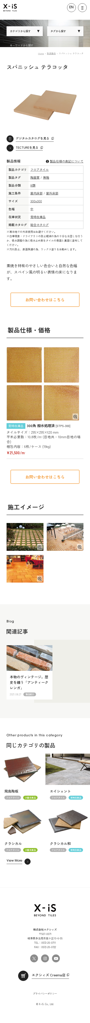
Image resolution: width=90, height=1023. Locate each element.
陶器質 (35, 177)
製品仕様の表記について (66, 161)
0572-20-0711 (48, 942)
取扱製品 (51, 53)
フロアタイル (39, 169)
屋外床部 (52, 193)
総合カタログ (39, 225)
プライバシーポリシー (45, 993)
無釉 (46, 177)
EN (71, 7)
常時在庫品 (38, 217)
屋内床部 (36, 193)
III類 (32, 185)
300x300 (36, 201)
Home (41, 53)
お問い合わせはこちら (45, 299)
